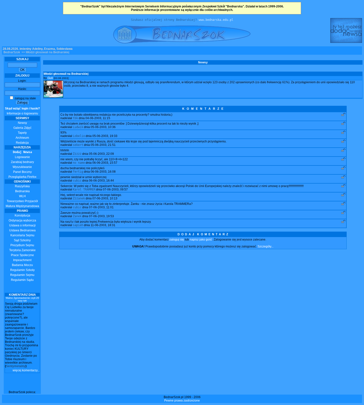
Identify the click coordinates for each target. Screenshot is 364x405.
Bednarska (22, 191)
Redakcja (22, 142)
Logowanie (22, 157)
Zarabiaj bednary (22, 162)
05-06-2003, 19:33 (104, 136)
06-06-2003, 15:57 (104, 162)
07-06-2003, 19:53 (101, 216)
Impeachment (22, 260)
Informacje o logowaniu (22, 111)
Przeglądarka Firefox (22, 177)
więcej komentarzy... (26, 370)
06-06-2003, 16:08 (103, 171)
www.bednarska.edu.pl (216, 20)
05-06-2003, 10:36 (103, 127)
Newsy (22, 123)
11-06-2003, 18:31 (103, 225)
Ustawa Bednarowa (22, 230)
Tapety (22, 133)
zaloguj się (176, 239)
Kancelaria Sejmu (22, 235)
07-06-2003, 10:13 (104, 198)
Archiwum (22, 137)
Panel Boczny (22, 172)
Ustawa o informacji (22, 225)
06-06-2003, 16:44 (101, 180)
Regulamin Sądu (22, 280)
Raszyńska (22, 186)
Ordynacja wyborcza (22, 220)
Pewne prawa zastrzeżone (182, 400)
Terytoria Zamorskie (22, 250)
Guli (50, 78)
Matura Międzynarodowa (22, 206)
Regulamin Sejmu (22, 275)
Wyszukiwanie (22, 167)
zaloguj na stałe (25, 98)
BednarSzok (11, 52)
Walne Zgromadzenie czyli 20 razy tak (22, 299)
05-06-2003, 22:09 (101, 154)
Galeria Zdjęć (22, 128)
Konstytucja (22, 215)
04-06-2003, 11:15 (97, 118)
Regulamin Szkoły (22, 270)
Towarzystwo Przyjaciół (22, 201)
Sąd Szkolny (22, 240)
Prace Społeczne (22, 255)
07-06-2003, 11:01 (101, 207)
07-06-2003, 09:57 (115, 189)
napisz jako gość (201, 239)
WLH (22, 196)
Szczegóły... (265, 246)
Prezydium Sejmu (22, 245)
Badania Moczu (22, 265)
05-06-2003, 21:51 (103, 145)
